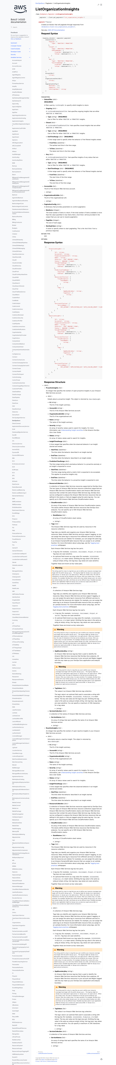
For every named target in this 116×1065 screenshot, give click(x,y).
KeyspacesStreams (18, 679)
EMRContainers (16, 501)
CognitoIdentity (16, 332)
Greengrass (15, 574)
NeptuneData (16, 877)
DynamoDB (15, 452)
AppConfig (15, 103)
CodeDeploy (16, 312)
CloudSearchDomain (18, 286)
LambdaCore (16, 715)
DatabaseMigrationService (20, 432)
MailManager (16, 768)
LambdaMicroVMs (17, 718)
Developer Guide (16, 51)
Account (14, 63)
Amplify (14, 86)
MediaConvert (16, 805)
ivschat (14, 662)
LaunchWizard (16, 721)
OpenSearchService (18, 915)
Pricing (14, 993)
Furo (56, 1059)
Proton (14, 999)
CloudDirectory (16, 265)
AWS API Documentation (56, 30)
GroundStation (16, 579)
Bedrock (14, 195)
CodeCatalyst (16, 303)
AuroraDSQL (16, 449)
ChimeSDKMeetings (18, 245)
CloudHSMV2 (16, 280)
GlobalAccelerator (17, 565)
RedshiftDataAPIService (19, 1028)
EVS (13, 516)
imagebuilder (16, 600)
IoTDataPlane (16, 626)
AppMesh (15, 131)
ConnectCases (16, 368)
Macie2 (14, 765)
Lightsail (14, 747)
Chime (14, 237)
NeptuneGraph (16, 875)
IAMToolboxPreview (18, 594)
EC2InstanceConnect (18, 464)
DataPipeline (16, 397)
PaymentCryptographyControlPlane (20, 947)
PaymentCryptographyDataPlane (20, 952)
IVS (13, 656)
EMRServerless (16, 504)
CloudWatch (15, 294)
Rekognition (15, 1034)
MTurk (14, 863)
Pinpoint (14, 976)
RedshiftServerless (17, 1031)
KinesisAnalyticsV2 (17, 701)
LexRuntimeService (18, 727)
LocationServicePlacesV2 (19, 556)
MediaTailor (15, 825)
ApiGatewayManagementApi (20, 98)
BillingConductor (17, 222)
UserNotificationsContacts (20, 895)
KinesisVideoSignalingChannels (21, 691)
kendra (14, 671)
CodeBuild (15, 300)
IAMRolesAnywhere (18, 1054)
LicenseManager (17, 736)
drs (13, 441)
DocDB (14, 435)
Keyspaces (15, 676)
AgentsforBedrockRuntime (20, 200)
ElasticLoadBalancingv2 (19, 493)
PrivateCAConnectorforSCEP (20, 958)
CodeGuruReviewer (18, 315)
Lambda (14, 713)
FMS (13, 530)
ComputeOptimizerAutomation (20, 350)
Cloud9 (14, 260)
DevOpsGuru (16, 420)
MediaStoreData (17, 822)
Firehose (14, 524)
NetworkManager (17, 886)
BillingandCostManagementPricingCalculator (20, 186)
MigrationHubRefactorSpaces (20, 843)
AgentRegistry (16, 75)
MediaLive (15, 808)
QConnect (15, 1008)
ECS (13, 472)
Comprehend (16, 341)
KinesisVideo (16, 704)
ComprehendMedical (18, 344)
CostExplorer (16, 231)
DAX (13, 406)
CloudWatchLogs (17, 753)
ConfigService (16, 354)
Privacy (38, 1061)
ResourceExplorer (17, 1045)
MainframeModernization (19, 759)
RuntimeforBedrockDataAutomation (20, 212)
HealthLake (15, 588)
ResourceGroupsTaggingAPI (20, 1051)
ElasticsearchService (18, 510)
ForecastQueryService (18, 536)
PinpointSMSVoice (17, 982)
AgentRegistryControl (18, 77)
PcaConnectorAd (17, 956)
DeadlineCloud (16, 409)
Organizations (16, 922)
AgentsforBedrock (17, 197)
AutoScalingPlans (17, 160)
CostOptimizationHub (18, 383)
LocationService (17, 750)
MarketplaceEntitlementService (20, 790)
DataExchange (16, 394)
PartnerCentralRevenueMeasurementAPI (20, 940)
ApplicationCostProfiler (19, 128)
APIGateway (15, 95)
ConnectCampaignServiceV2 (20, 365)
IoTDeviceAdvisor (17, 636)
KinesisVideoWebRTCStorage (20, 695)
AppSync (15, 140)
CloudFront (15, 271)
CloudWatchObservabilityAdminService (20, 905)
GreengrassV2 (16, 577)
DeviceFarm (15, 414)
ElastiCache (15, 484)
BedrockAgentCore (18, 203)
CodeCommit (16, 306)
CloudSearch (16, 283)
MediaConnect (16, 802)
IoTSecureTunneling (18, 642)
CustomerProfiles (17, 388)
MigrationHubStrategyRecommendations (20, 853)
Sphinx (43, 1059)
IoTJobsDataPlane (17, 629)
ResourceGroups (17, 1048)
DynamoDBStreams (18, 455)
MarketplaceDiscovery (19, 786)
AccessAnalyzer (17, 60)
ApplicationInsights (17, 121)
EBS (13, 458)
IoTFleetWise (16, 639)
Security (13, 54)
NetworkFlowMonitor (18, 883)
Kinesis (14, 682)
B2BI (13, 163)
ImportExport (16, 603)
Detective (15, 412)
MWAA (14, 866)
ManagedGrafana (17, 571)
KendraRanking (16, 673)
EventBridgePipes (17, 987)
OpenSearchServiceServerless (21, 918)
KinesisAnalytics (17, 698)
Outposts (15, 928)
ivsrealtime (15, 659)
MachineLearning (17, 762)
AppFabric (15, 109)
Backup (14, 166)
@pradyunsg (50, 1059)
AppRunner (15, 134)
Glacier (14, 562)
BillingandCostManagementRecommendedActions (20, 191)
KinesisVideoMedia (17, 688)
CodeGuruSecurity (17, 318)
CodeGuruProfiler (17, 320)
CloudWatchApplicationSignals (21, 124)
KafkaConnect (16, 668)
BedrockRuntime (17, 216)
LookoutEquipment (17, 756)
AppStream (15, 137)
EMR (13, 498)
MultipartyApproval (17, 857)
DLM (13, 429)
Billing (14, 219)
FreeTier (14, 542)
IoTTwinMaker (16, 650)
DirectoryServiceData (18, 446)
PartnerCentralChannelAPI (20, 937)
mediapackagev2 (17, 817)
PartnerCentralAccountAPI (20, 931)
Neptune (14, 872)
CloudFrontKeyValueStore (19, 274)
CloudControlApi (17, 263)
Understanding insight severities (72, 430)
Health (14, 585)
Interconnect (16, 614)
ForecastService (17, 533)
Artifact (14, 148)
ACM (13, 69)
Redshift (14, 1025)
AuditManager (16, 154)
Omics (14, 912)
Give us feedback (16, 39)
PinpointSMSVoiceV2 (18, 985)
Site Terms (43, 1061)
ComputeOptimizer (17, 346)
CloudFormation (16, 268)
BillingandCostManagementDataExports (20, 182)
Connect (14, 357)
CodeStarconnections (18, 326)
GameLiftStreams (17, 550)
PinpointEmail (16, 979)
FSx (13, 545)
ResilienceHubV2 (17, 1042)
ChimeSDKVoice (17, 251)
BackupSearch (16, 171)
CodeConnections (17, 309)
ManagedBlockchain (18, 770)
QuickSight (15, 1011)
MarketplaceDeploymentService (21, 782)
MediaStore (15, 820)
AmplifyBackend (17, 89)
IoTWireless (15, 653)
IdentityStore (16, 597)
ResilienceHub (16, 1039)
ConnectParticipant (18, 374)
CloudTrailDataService (18, 292)
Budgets (14, 228)
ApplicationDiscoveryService (20, 426)
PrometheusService (18, 83)
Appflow (14, 112)
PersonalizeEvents (17, 967)
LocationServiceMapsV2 (19, 553)
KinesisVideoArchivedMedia (20, 685)
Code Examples (15, 48)
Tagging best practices (61, 607)
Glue (13, 568)
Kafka (14, 665)
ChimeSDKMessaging (18, 248)
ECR (13, 467)
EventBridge (15, 513)
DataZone (15, 403)
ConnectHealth (16, 371)
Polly (13, 990)
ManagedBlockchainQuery (20, 773)
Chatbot (14, 234)
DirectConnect (16, 423)
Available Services (16, 57)
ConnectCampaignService (20, 362)
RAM (13, 1013)
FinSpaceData (16, 522)
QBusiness (15, 1005)
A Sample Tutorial (16, 46)
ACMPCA (15, 72)
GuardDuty (15, 582)
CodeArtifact (16, 297)
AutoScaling (15, 157)
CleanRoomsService (18, 254)
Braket (14, 225)
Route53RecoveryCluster (19, 1060)
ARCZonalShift (16, 145)
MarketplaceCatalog (18, 779)
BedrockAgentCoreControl (20, 206)
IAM (13, 591)
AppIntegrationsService (19, 115)
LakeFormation (16, 710)
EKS (13, 478)
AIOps (14, 80)
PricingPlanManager (18, 996)
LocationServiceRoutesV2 (19, 559)
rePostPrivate (16, 1037)
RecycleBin (15, 1016)
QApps (14, 1002)
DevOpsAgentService (18, 417)
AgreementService (17, 776)
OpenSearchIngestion (18, 925)
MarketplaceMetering (18, 834)
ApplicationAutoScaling (19, 118)
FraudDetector (16, 539)
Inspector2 (15, 611)
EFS (13, 475)
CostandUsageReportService (20, 386)
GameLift (15, 548)
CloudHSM (15, 277)
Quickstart (14, 43)
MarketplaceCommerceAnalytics (20, 798)
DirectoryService (17, 443)
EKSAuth (14, 481)
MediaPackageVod (17, 814)
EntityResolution (17, 507)
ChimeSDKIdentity (17, 239)
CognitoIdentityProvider (19, 335)
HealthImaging (16, 828)
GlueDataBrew (16, 391)
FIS (13, 527)
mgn (13, 840)
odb (13, 909)
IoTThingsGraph (17, 647)
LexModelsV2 (16, 730)
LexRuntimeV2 (16, 733)
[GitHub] (101, 1059)
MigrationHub (16, 837)
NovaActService (17, 898)
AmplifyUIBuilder (17, 92)
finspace (14, 519)
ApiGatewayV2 (16, 101)
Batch (14, 174)
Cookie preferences (52, 1061)
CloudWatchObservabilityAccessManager (20, 901)
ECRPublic (15, 469)
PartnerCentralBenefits (19, 934)
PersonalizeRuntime (18, 970)
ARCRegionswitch (17, 143)
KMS (13, 707)
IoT (13, 623)
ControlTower (16, 380)
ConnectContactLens (18, 360)
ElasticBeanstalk (17, 487)
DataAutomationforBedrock (20, 209)
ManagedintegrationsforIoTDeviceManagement (20, 632)
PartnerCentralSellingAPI (19, 944)
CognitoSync (16, 338)
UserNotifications (17, 892)
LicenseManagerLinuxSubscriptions (21, 739)
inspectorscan (16, 608)
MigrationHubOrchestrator (20, 850)
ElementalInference (18, 496)
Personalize (15, 964)
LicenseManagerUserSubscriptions (20, 743)
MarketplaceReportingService (20, 794)
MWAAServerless (17, 869)
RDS (13, 1019)
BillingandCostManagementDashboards (20, 178)
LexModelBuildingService (19, 724)
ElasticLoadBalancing (18, 490)
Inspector (15, 605)
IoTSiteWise (15, 645)
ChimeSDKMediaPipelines (19, 242)
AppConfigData (16, 106)
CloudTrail (15, 289)
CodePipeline (16, 323)
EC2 (13, 461)
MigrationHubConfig (18, 847)
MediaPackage (16, 811)
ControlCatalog (16, 377)
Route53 (14, 1057)
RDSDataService (17, 1022)
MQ (13, 860)
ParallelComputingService (19, 961)
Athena (14, 151)
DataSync (15, 400)
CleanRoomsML (16, 257)
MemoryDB (15, 831)
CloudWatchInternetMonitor (20, 617)
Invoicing (15, 620)
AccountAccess (16, 66)
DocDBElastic (16, 438)
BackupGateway (17, 169)
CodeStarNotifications (18, 329)
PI (12, 973)
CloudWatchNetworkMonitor (20, 889)
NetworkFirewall (17, 880)
